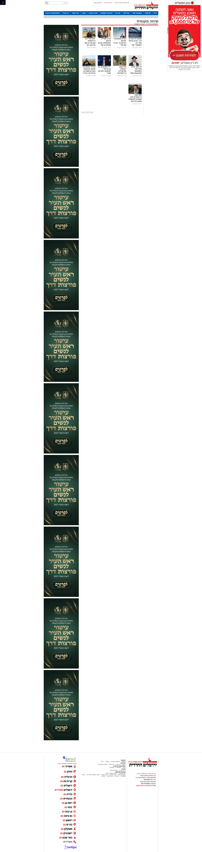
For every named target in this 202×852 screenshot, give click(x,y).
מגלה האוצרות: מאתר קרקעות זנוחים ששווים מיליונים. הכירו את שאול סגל (89, 71)
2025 (87, 112)
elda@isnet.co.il (141, 785)
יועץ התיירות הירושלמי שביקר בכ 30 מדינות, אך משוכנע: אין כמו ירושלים (90, 44)
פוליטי (107, 761)
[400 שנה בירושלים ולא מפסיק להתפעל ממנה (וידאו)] (135, 93)
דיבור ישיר (123, 770)
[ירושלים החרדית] (142, 768)
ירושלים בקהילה (102, 764)
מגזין (84, 13)
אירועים (112, 764)
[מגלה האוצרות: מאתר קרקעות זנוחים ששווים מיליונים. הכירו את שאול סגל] (89, 65)
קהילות (126, 13)
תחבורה (118, 767)
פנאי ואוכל (105, 775)
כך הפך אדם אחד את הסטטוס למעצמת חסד (136, 70)
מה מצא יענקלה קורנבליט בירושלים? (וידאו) (121, 71)
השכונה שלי (137, 13)
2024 (83, 112)
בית (155, 13)
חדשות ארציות (115, 761)
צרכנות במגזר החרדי (111, 773)
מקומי (124, 761)
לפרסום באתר (98, 3)
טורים (117, 13)
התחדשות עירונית (52, 13)
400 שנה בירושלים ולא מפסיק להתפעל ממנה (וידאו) (135, 98)
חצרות (117, 776)
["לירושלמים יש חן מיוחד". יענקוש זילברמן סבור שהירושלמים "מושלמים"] (104, 65)
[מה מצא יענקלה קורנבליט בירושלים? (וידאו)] (119, 65)
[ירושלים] (146, 10)
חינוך (124, 764)
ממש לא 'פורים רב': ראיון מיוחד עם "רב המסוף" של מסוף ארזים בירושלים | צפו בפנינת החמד (135, 45)
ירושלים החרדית (152, 24)
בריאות (66, 13)
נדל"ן (102, 761)
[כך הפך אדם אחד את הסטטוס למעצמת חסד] (135, 65)
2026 (91, 112)
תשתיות (111, 767)
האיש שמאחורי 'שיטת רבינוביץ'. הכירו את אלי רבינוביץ (119, 43)
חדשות (148, 13)
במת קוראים (113, 770)
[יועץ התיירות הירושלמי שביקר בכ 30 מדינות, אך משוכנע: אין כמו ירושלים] (89, 37)
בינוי (124, 767)
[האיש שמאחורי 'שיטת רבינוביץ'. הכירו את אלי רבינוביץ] (119, 37)
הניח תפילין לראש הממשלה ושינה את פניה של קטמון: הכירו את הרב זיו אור (104, 44)
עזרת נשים (93, 13)
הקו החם (110, 776)
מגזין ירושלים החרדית (93, 775)
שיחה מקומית (139, 24)
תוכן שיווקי (122, 773)
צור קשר (75, 13)
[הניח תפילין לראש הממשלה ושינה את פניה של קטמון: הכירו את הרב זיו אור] (104, 37)
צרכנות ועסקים (106, 13)
